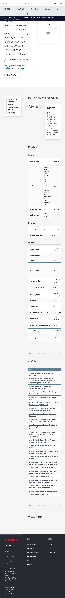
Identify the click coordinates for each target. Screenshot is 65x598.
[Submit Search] (43, 3)
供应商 (29, 560)
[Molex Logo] (9, 3)
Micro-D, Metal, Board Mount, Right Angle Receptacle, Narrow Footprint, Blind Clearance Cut (43, 434)
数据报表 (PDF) (31, 107)
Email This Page (12, 75)
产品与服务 (7, 9)
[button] (55, 28)
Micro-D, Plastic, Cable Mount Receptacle (43, 491)
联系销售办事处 (31, 556)
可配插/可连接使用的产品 (13, 109)
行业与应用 (20, 9)
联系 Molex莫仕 (31, 544)
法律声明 (51, 544)
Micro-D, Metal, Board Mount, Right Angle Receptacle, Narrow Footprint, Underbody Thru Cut (43, 427)
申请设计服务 (12, 113)
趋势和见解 (34, 9)
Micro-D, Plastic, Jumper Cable (39, 495)
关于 (58, 9)
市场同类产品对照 (32, 552)
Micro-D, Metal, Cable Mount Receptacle (42, 468)
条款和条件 (51, 552)
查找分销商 (30, 548)
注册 (55, 3)
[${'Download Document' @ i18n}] (41, 107)
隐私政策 (51, 548)
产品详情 (10, 105)
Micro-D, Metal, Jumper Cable (39, 477)
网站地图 (7, 587)
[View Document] (37, 107)
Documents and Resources (13, 101)
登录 (60, 3)
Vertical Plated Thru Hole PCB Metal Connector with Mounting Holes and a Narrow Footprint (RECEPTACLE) (42, 381)
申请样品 (29, 565)
